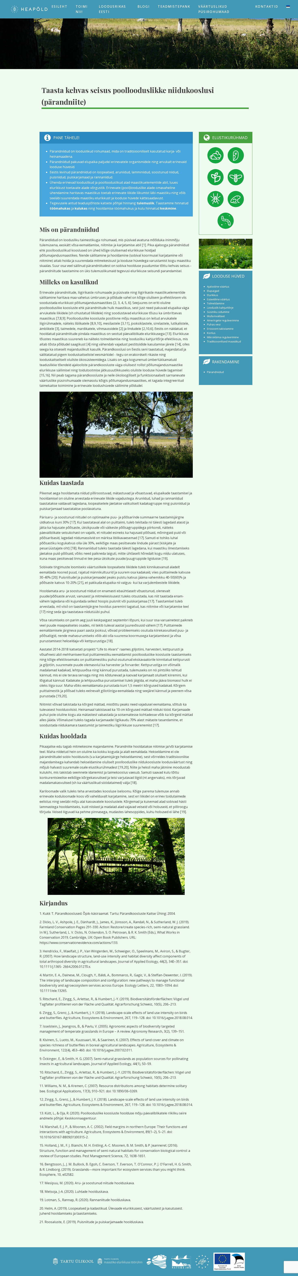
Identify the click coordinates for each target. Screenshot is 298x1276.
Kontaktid (266, 6)
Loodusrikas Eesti (112, 9)
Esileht (59, 6)
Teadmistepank (174, 6)
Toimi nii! (82, 9)
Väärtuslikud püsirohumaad (213, 9)
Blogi (143, 6)
